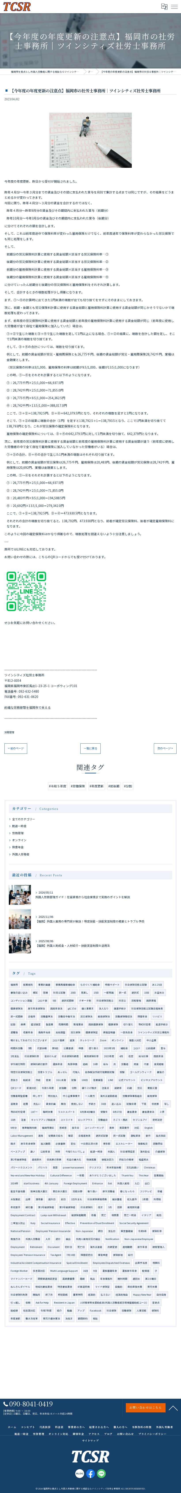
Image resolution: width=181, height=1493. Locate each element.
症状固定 (36, 1024)
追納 (85, 1064)
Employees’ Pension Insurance (28, 1255)
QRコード (16, 1088)
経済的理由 (122, 1294)
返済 (72, 1040)
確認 (70, 1135)
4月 (121, 1056)
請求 (13, 1143)
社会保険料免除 (19, 1294)
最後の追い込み (19, 992)
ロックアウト (85, 1119)
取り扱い (92, 1191)
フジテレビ (146, 1191)
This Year (144, 1175)
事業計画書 (44, 984)
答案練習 (98, 1080)
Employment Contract (23, 1215)
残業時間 (63, 1024)
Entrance (97, 1183)
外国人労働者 (20, 854)
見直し (84, 992)
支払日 (111, 1231)
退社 (58, 1239)
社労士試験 (59, 992)
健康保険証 (92, 1032)
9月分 (14, 1127)
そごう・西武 (120, 1119)
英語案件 (124, 1127)
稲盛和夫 (144, 1159)
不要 (146, 1064)
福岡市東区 (48, 1127)
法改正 (69, 1318)
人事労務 (141, 1310)
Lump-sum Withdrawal (53, 1215)
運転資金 (135, 1135)
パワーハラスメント (21, 1167)
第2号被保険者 (18, 1159)
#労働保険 (78, 786)
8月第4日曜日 (87, 1111)
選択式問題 (68, 1000)
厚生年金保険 (28, 1143)
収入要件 (132, 1199)
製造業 (49, 1024)
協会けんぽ (50, 1056)
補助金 (124, 1048)
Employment (18, 1247)
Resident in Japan (64, 1302)
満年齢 (39, 1199)
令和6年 (142, 1231)
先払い (37, 1104)
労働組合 (103, 1119)
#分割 (128, 786)
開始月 (36, 1294)
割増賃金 (78, 1024)
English (149, 1127)
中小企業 (151, 1040)
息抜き (14, 1080)
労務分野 (77, 1191)
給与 (105, 1064)
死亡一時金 (130, 1215)
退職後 (14, 1032)
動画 (69, 1310)
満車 (111, 1127)
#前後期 (113, 786)
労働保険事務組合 (132, 1096)
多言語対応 (39, 1270)
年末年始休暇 (114, 1167)
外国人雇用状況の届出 (88, 1239)
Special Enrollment (77, 1262)
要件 (148, 1135)
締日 (100, 1231)
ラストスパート (66, 1111)
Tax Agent (55, 1255)
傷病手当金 (44, 1032)
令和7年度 (46, 1310)
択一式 (122, 992)
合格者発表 (84, 1135)
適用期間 (127, 1247)
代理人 (76, 1072)
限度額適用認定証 (47, 1278)
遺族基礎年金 (109, 1270)
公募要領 (68, 1048)
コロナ (136, 1048)
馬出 (92, 1278)
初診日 (68, 1247)
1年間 (145, 1199)
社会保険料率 (32, 1056)
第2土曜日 (150, 1278)
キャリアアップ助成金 (43, 1119)
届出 (68, 1239)
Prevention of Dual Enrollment (97, 1223)
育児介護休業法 (51, 1318)
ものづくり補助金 (90, 984)
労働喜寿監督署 (19, 1096)
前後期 (62, 1088)
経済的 (91, 1294)
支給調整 (60, 1032)
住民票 (155, 1104)
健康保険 (113, 1024)
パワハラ (42, 1167)
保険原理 (118, 1255)
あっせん (62, 1072)
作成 (38, 1080)
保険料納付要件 (38, 1064)
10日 (146, 992)
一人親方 (90, 1096)
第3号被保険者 (67, 1207)
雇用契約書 (133, 1207)
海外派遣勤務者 (108, 1096)
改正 (100, 1207)
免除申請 (72, 1064)
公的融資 (150, 1048)
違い (32, 1151)
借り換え (93, 1048)
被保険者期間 (78, 1215)
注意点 (105, 1088)
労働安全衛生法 (66, 1016)
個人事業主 (87, 1008)
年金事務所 (106, 1278)
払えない (105, 1294)
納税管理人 (159, 1247)
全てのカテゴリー (23, 819)
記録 (13, 1024)
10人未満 (61, 1080)
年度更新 (15, 1318)
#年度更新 (97, 786)
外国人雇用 (123, 1183)
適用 (40, 1135)
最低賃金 (132, 1111)
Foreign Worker (19, 1270)
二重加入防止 (18, 1223)
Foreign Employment (75, 1183)
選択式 (135, 992)
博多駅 (106, 1143)
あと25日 (157, 984)
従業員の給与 (55, 1135)
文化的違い (132, 1167)
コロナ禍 (42, 1000)
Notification (112, 1239)
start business (31, 1183)
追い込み (116, 1104)
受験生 (104, 1111)
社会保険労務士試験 (136, 984)
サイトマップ (90, 1440)
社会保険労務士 (104, 1000)
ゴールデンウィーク (141, 1072)
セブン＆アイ (140, 1119)
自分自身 (161, 1294)
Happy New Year (142, 1294)
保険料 (155, 1310)
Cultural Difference (61, 1175)
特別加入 (53, 1096)
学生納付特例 (18, 1064)
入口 (137, 1183)
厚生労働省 (109, 1191)
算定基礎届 (127, 1231)
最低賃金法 (148, 1111)
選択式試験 (102, 1135)
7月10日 (70, 1255)
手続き (92, 1104)
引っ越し (15, 1302)
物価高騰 (91, 1159)
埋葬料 (156, 1262)
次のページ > (165, 748)
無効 (63, 1104)
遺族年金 (57, 1064)
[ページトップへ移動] (173, 1407)
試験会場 (131, 1104)
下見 (143, 1104)
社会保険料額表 (70, 1056)
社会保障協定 (127, 1151)
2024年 (14, 1183)
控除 (119, 1207)
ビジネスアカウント (152, 1080)
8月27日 (117, 1111)
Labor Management (22, 1135)
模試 (35, 992)
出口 (147, 1183)
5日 (54, 1000)
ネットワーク (87, 1040)
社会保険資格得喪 (97, 1199)
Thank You (127, 1175)
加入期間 (45, 1143)
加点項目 (161, 1135)
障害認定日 (87, 1255)
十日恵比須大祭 (89, 1143)
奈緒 (159, 1191)
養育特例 (78, 1294)
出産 (28, 1199)
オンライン (19, 840)
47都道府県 (83, 1286)
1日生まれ (76, 1199)
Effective (70, 1223)
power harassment (73, 1167)
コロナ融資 (58, 1040)
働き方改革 (32, 1318)
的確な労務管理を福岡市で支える (27, 707)
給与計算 (143, 1056)
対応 (136, 1127)
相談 (95, 1318)
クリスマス (95, 1167)
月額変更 (112, 1247)
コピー (34, 1111)
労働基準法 (47, 1016)
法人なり (104, 1008)
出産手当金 (141, 1262)
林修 (57, 1151)
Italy (33, 1223)
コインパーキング (94, 1127)
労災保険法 (86, 1016)
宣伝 (73, 1143)
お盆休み (159, 992)
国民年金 (158, 1056)
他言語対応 (29, 1310)
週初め (136, 1278)
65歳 (129, 1088)
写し (166, 1104)
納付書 (29, 1207)
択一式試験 (119, 1135)
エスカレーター (124, 1143)
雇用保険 (152, 1096)
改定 (130, 1056)
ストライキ (67, 1119)
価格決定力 (108, 1159)
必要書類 (60, 1143)
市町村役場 (144, 1024)
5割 (30, 1048)
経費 (25, 1104)
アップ (81, 1310)
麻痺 (23, 1024)
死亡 (103, 1215)
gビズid (72, 1008)
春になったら (127, 1191)
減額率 (118, 1088)
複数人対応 (135, 1040)
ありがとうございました (102, 1175)
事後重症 (103, 1255)
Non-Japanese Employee (138, 1239)
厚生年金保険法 (36, 1008)
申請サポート (112, 984)
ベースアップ (18, 1151)
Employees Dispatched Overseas (111, 1262)
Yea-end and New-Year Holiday (28, 1175)
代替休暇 (42, 1048)
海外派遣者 (96, 1247)
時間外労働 (17, 1048)
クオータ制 (85, 1000)
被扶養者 (117, 1199)
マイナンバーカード (21, 1278)
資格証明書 (109, 1032)
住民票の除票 (54, 1159)
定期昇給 (158, 1143)
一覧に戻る (90, 748)
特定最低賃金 (65, 1286)
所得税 (157, 1199)
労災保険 (75, 1032)
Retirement (36, 1247)
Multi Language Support (64, 1270)
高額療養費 (68, 1278)
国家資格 (151, 1000)
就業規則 (28, 984)
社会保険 (111, 1310)
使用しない (77, 1104)
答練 (45, 992)
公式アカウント (127, 1080)
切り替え (128, 1024)
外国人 (111, 1151)
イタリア (146, 1215)
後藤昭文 (143, 1143)
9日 (95, 1270)
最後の (160, 1072)
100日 (84, 1080)
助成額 (14, 1310)
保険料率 (157, 1231)
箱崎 (82, 1278)
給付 (130, 1255)
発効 (158, 1215)
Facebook (95, 1310)
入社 (47, 1239)
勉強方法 (15, 1239)
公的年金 (45, 1151)
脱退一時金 (19, 826)
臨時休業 (48, 1111)
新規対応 (31, 1088)
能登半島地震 (18, 1191)
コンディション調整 (21, 1000)
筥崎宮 (63, 1127)
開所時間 (122, 1278)
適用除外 (36, 1159)
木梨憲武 (15, 1199)
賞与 (163, 1048)
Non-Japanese (84, 1231)
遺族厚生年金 (129, 1270)
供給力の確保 (126, 1159)
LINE (110, 1080)
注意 (23, 1119)
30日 (103, 1104)
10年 (95, 1064)
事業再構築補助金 (65, 984)
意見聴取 (159, 1064)
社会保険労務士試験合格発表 (147, 1008)
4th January (51, 1183)
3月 (110, 1207)
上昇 (162, 1111)
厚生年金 (142, 1247)
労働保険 (126, 1310)
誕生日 (52, 1199)
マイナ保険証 (102, 1286)
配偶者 (145, 1270)
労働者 (124, 1064)
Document (54, 1247)
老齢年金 (28, 1032)
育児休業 (152, 1286)
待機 (93, 1215)
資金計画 (51, 1104)
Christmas (149, 1167)
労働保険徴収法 (123, 1016)
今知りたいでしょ (75, 1151)
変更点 (156, 1302)
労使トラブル (45, 1072)
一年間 (80, 1175)
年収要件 (15, 1207)
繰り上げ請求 (89, 1088)
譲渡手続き (120, 1008)
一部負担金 (127, 1032)
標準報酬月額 (29, 1127)
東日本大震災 (60, 1191)
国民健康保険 (96, 1024)
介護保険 (160, 1151)
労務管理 (9, 732)
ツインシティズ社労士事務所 (153, 1032)
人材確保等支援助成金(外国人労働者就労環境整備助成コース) (113, 1302)
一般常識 (109, 992)
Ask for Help (42, 1302)
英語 (55, 1167)
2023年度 (109, 1056)
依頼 (28, 1302)
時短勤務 (63, 1294)
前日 (63, 1199)
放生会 (75, 1127)
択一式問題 (17, 1016)
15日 (96, 992)
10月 (13, 1119)
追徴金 (14, 1104)
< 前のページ (16, 748)
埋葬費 (115, 1215)
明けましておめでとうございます (29, 1040)
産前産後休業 (135, 1286)
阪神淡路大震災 (38, 1191)
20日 (73, 992)
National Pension (20, 1231)
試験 (73, 1080)
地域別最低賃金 (43, 1286)
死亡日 (81, 1247)
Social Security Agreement (134, 1223)
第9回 (55, 1048)
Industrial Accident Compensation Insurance (36, 1262)
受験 (122, 1072)
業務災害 (152, 1088)
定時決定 (157, 1119)
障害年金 (18, 847)
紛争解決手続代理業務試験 (99, 1072)
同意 (136, 1064)
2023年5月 (109, 1048)
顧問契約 (83, 1318)
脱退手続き (162, 1024)
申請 (81, 1048)
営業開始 (159, 1175)
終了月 (49, 1294)
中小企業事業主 (71, 1096)
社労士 (122, 1000)
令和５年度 (48, 1088)
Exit (110, 1183)
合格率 (31, 1016)
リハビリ (157, 1016)
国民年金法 (56, 1008)
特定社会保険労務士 (21, 1072)
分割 (74, 1088)
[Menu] (174, 6)
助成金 (26, 1080)
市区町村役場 (18, 1111)
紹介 (59, 1310)
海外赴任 (145, 1151)
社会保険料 (87, 1207)
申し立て (38, 1096)
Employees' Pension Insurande (53, 1231)
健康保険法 (17, 1008)
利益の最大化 (74, 1159)
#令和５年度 (57, 786)
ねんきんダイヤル (20, 1286)
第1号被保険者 (46, 1207)
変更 (48, 1080)
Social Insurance (50, 1223)
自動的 (118, 1286)
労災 (139, 1088)
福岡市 (14, 984)
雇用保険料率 (91, 1056)
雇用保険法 (104, 1016)
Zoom (103, 1040)
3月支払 (15, 1056)
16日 (85, 1270)
